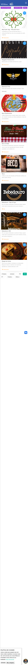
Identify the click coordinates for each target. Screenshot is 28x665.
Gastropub (4, 91)
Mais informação (10, 659)
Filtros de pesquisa (5, 7)
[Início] (7, 2)
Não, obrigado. (10, 662)
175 (20, 274)
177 (2, 277)
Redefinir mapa (18, 7)
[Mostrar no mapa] (24, 13)
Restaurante (6, 37)
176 (25, 274)
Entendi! (3, 662)
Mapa (25, 7)
